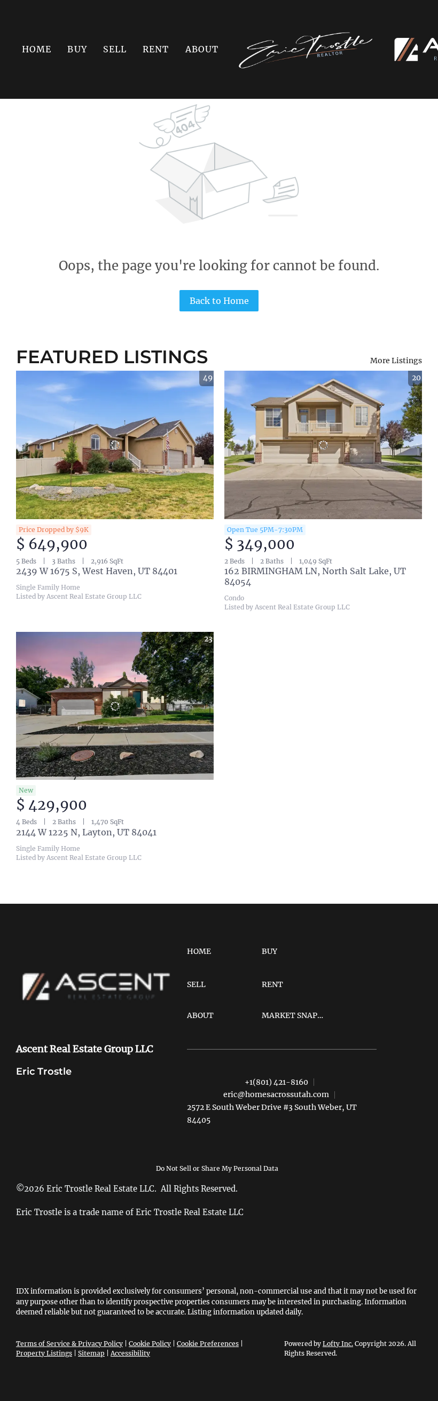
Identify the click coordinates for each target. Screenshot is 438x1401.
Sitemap (91, 1353)
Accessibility (130, 1353)
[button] (77, 49)
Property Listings (44, 1353)
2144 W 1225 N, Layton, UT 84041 (86, 832)
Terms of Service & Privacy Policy (69, 1344)
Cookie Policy (150, 1344)
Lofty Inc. (338, 1344)
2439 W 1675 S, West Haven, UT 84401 (96, 571)
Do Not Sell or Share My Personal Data (217, 1168)
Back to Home (219, 300)
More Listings (396, 360)
